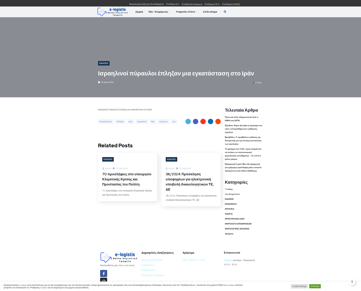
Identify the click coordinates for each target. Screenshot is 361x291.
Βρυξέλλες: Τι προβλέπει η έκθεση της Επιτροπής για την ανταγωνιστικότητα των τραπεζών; (243, 140)
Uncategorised (232, 194)
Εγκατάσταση (106, 121)
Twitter (188, 121)
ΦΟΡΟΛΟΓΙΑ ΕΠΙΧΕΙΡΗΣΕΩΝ (238, 223)
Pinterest (203, 121)
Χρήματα (229, 233)
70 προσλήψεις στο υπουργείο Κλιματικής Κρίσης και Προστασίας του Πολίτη (126, 179)
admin (108, 168)
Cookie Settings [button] (299, 286)
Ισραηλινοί (141, 121)
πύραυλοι (163, 121)
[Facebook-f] (103, 273)
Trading (228, 189)
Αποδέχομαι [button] (315, 286)
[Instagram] (103, 281)
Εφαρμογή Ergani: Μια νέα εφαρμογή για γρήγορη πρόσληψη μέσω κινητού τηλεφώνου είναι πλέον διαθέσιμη (243, 167)
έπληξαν (120, 121)
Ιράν (130, 121)
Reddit (218, 121)
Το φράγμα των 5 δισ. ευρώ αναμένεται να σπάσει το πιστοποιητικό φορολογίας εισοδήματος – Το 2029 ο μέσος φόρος (243, 154)
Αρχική (139, 11)
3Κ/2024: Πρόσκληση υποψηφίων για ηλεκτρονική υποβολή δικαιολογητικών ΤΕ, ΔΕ (190, 182)
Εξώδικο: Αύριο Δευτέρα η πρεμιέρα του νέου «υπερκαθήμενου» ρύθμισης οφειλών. (243, 128)
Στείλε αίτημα (210, 11)
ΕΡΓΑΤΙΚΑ (229, 209)
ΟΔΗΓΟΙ (229, 214)
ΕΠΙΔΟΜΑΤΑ (231, 204)
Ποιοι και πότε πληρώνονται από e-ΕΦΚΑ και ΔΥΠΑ (242, 119)
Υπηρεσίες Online (185, 11)
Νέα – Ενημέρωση (158, 11)
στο (174, 121)
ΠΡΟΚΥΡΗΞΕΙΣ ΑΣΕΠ (234, 219)
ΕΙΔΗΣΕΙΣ (103, 63)
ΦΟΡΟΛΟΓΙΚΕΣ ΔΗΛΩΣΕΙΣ (237, 228)
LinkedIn (210, 121)
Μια (152, 121)
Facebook (195, 121)
